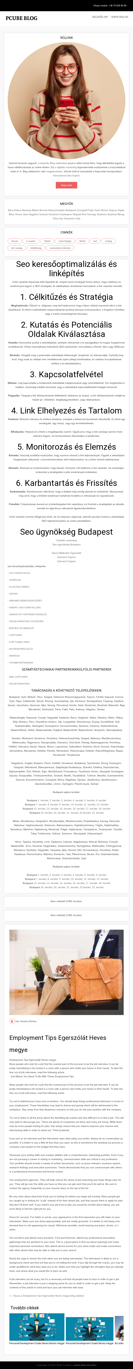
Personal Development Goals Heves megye (89, 1343)
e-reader (31, 241)
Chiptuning (15, 635)
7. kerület (41, 804)
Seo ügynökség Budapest (66, 544)
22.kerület (85, 812)
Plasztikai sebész (19, 587)
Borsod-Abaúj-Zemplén (52, 210)
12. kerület (102, 804)
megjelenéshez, (54, 171)
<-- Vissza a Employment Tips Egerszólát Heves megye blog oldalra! (46, 1295)
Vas (61, 218)
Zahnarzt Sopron (66, 557)
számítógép (65, 241)
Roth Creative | (77, 1365)
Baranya (27, 210)
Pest (84, 214)
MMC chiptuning (18, 677)
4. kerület (78, 800)
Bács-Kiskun (15, 210)
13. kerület (39, 808)
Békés (35, 210)
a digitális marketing (66, 167)
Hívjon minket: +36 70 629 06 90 (110, 5)
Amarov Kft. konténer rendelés (28, 614)
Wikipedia (14, 656)
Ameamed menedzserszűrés (25, 600)
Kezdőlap (100, 17)
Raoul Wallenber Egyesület (66, 553)
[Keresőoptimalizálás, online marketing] (21, 22)
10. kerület (76, 804)
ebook (14, 241)
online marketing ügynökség (26, 621)
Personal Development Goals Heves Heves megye (36, 1343)
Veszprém (70, 218)
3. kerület (66, 800)
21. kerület (72, 812)
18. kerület (104, 808)
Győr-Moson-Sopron (106, 210)
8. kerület (53, 804)
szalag (108, 241)
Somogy (92, 214)
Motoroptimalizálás (21, 649)
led (95, 241)
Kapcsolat (120, 17)
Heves (19, 214)
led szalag (16, 248)
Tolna (56, 218)
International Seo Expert (66, 175)
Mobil (82, 241)
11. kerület (89, 804)
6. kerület (101, 800)
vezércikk (15, 580)
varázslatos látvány (60, 248)
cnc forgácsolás (19, 573)
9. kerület (64, 804)
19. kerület (46, 812)
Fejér (91, 210)
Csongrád (82, 210)
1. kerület (43, 800)
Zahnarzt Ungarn (66, 561)
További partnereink (21, 663)
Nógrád (77, 214)
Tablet (47, 241)
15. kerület (65, 808)
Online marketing (19, 684)
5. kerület (89, 800)
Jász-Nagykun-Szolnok (36, 214)
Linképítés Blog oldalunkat (52, 163)
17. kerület (91, 808)
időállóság (36, 248)
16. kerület (78, 808)
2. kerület (55, 800)
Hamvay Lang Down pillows (25, 607)
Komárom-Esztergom (61, 214)
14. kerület (52, 808)
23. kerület (98, 812)
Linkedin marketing (66, 540)
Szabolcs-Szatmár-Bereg (110, 214)
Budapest (71, 210)
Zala (78, 218)
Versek (13, 594)
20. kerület (59, 812)
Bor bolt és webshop (21, 628)
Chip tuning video (19, 642)
